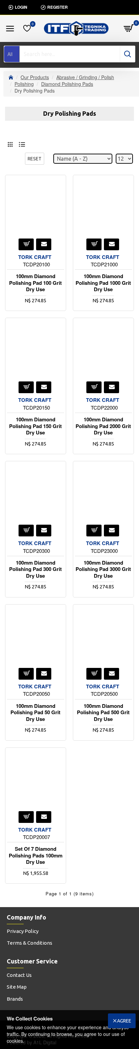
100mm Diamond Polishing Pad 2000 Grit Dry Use (103, 426)
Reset (34, 158)
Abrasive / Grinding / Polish (85, 77)
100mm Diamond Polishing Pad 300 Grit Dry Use (35, 569)
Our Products (35, 77)
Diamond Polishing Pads (67, 84)
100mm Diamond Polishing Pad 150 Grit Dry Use (35, 426)
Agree (124, 1021)
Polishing (24, 84)
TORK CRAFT (34, 257)
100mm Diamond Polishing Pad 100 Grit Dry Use (35, 283)
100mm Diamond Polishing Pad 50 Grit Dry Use (35, 713)
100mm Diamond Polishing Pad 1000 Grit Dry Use (103, 283)
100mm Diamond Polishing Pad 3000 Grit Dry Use (103, 569)
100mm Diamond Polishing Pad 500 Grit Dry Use (103, 713)
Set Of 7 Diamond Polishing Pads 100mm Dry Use (35, 856)
